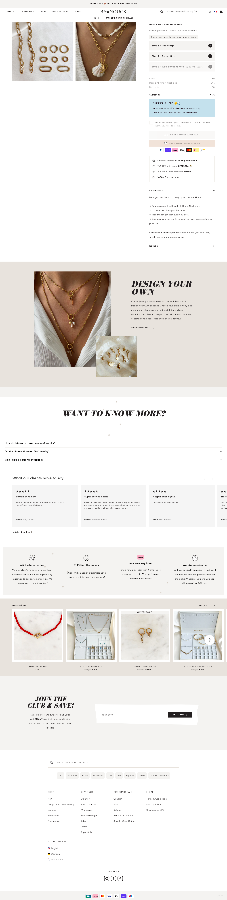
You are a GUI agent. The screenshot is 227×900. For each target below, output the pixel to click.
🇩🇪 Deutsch (54, 854)
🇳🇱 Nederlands (55, 859)
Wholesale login (89, 815)
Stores (84, 826)
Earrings (52, 810)
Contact (118, 799)
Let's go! (178, 715)
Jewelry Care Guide (124, 821)
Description (156, 190)
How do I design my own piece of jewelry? (30, 443)
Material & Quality (123, 815)
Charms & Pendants (159, 775)
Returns (118, 810)
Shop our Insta (88, 804)
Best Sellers (61, 12)
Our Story (85, 799)
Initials (85, 775)
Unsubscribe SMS (155, 810)
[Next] (209, 640)
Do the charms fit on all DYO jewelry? (27, 451)
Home (96, 18)
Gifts (119, 775)
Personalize (98, 775)
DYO (61, 775)
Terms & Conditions (156, 799)
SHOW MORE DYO (140, 328)
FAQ (116, 804)
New (43, 12)
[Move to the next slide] (212, 479)
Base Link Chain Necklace (119, 18)
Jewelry (10, 12)
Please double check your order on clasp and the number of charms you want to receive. (182, 124)
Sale (78, 12)
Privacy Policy (153, 804)
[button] (215, 11)
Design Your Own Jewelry (61, 804)
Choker (142, 775)
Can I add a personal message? (24, 460)
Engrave (130, 775)
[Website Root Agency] (222, 895)
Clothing (28, 12)
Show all (204, 606)
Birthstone (72, 775)
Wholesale (86, 810)
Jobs (83, 821)
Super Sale (96, 4)
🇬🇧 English (53, 848)
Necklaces (53, 815)
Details (153, 246)
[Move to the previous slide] (204, 479)
